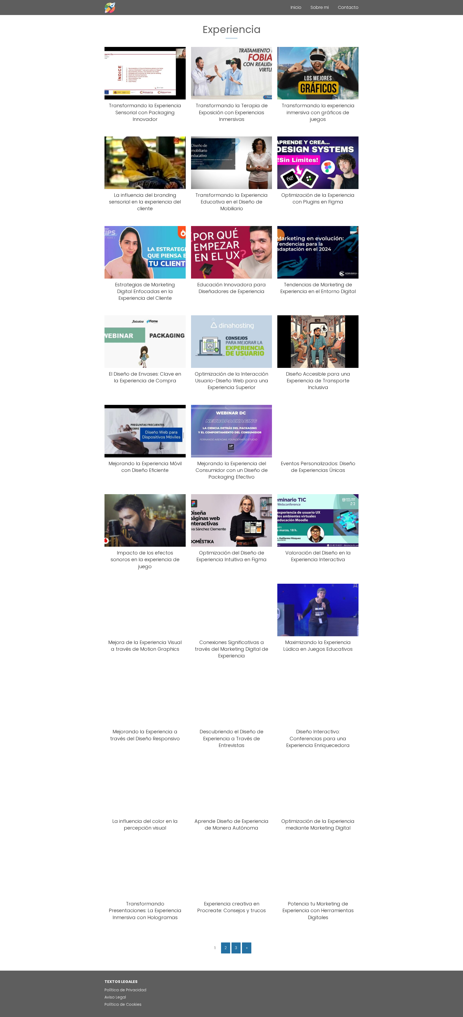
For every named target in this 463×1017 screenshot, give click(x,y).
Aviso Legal (115, 997)
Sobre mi (320, 7)
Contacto (348, 7)
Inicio (296, 7)
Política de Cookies (122, 1004)
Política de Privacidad (125, 990)
